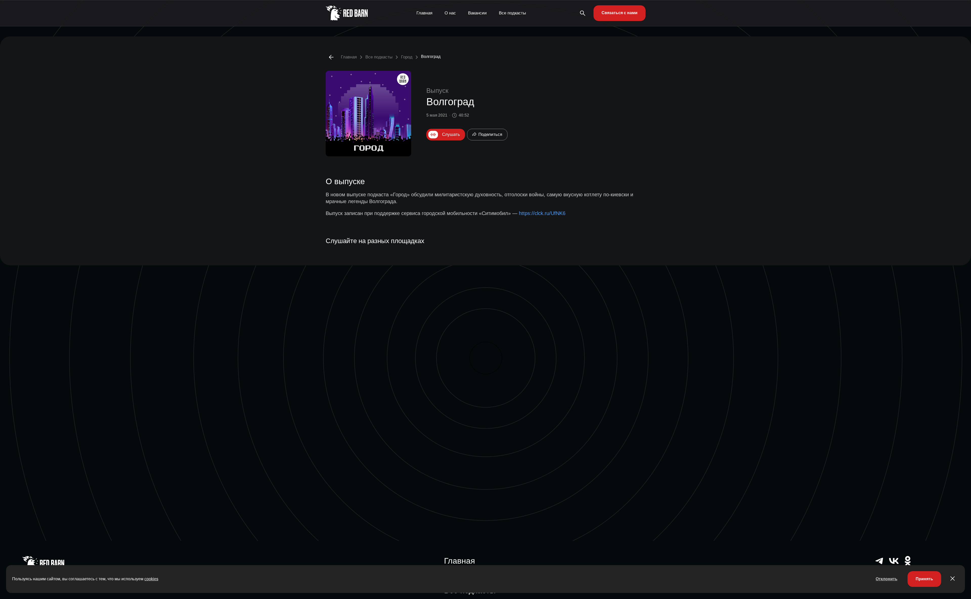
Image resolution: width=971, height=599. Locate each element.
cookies (151, 579)
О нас (450, 13)
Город (406, 57)
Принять (924, 579)
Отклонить (886, 579)
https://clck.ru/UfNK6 (542, 213)
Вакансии (477, 13)
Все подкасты (512, 13)
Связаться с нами (619, 13)
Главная (424, 13)
